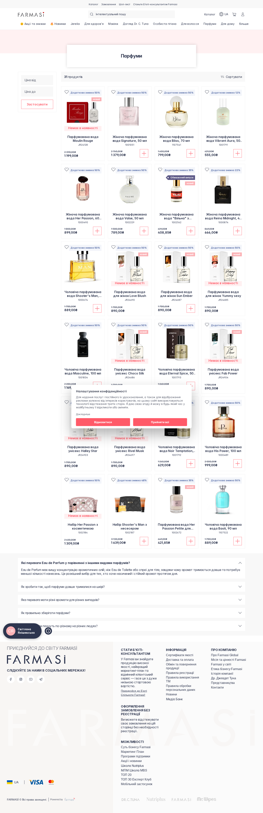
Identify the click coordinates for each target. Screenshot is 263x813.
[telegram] (41, 679)
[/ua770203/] (31, 14)
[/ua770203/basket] (234, 14)
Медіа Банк (174, 699)
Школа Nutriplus (132, 766)
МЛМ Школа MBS (134, 770)
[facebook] (11, 679)
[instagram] (21, 679)
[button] (37, 104)
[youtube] (31, 679)
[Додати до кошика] (144, 153)
